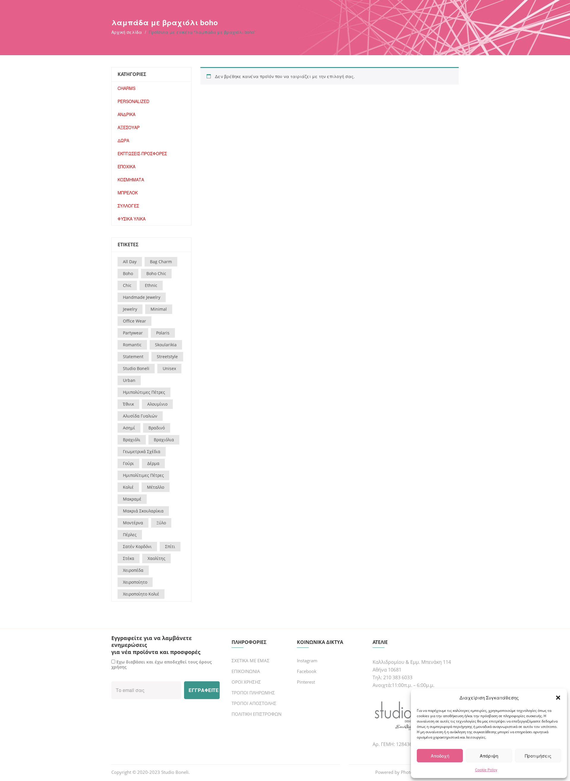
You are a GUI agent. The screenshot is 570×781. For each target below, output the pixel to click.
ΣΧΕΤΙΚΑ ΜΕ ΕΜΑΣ (251, 660)
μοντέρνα (133, 523)
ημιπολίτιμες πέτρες (143, 475)
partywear (133, 333)
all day (130, 261)
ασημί (129, 428)
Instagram (307, 660)
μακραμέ (132, 499)
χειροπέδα (133, 570)
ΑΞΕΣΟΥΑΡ (129, 127)
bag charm (161, 261)
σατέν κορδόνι (137, 546)
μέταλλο (155, 487)
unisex (169, 368)
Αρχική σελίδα (126, 32)
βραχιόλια (164, 439)
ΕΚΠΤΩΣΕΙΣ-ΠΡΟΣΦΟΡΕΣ (142, 153)
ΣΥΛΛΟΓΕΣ (128, 206)
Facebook (306, 671)
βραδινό (156, 428)
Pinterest (306, 682)
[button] (558, 698)
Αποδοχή (440, 756)
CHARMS (126, 88)
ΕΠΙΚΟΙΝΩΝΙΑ (246, 671)
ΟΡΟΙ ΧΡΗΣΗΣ (246, 682)
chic (127, 285)
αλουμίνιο (157, 404)
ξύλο (161, 523)
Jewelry (130, 309)
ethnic (151, 285)
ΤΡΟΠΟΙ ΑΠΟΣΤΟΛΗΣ (254, 703)
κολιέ (128, 487)
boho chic (156, 273)
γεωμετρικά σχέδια (141, 451)
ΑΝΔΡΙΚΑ (126, 114)
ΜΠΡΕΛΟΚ (128, 193)
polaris (163, 333)
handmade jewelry (141, 297)
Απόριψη (489, 756)
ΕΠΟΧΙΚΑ (126, 166)
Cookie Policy (486, 769)
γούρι (128, 463)
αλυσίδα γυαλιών (140, 416)
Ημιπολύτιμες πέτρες (144, 392)
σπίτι (170, 546)
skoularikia (166, 344)
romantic (132, 344)
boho (128, 273)
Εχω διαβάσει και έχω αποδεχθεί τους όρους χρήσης (161, 664)
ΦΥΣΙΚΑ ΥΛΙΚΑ (131, 219)
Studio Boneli (175, 772)
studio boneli (136, 368)
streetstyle (167, 356)
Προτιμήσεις (538, 756)
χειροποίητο (135, 582)
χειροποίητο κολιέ (141, 594)
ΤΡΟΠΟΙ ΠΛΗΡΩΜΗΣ (253, 693)
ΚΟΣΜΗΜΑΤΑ (131, 179)
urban (129, 380)
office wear (134, 321)
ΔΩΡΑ (123, 140)
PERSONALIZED (133, 101)
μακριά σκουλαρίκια (143, 511)
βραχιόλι (131, 439)
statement (133, 356)
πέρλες (130, 534)
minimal (159, 309)
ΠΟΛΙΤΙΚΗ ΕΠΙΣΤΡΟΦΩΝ (256, 714)
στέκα (128, 558)
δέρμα (153, 463)
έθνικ (128, 404)
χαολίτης (156, 558)
